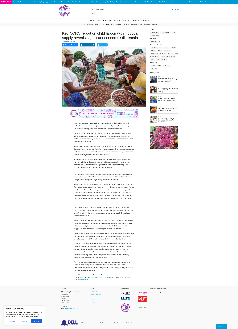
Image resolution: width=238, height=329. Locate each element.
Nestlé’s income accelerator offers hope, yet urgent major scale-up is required (167, 100)
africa (153, 65)
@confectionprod (83, 279)
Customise (12, 321)
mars (160, 50)
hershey (153, 50)
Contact (97, 9)
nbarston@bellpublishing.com (100, 277)
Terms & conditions (96, 294)
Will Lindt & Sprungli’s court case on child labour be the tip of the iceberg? (168, 89)
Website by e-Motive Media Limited (122, 323)
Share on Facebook (71, 45)
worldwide (154, 68)
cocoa (173, 32)
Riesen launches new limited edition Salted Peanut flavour (71, 2)
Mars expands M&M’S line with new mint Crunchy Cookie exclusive (154, 2)
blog (159, 76)
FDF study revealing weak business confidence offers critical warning (166, 120)
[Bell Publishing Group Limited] (70, 323)
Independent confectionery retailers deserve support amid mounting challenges (167, 79)
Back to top (222, 327)
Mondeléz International (158, 53)
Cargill (166, 47)
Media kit (102, 9)
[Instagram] (177, 9)
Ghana (159, 65)
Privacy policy (94, 291)
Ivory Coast (167, 65)
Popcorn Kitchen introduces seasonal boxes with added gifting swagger (28, 2)
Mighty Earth (168, 50)
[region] (24, 315)
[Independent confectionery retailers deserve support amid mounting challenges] (153, 82)
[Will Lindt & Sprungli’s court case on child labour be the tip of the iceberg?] (153, 92)
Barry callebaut (156, 47)
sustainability (155, 35)
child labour (165, 32)
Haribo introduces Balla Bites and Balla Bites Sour (193, 2)
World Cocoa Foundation (159, 59)
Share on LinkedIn (88, 45)
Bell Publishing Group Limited (90, 323)
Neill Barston (155, 41)
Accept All (36, 321)
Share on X (103, 45)
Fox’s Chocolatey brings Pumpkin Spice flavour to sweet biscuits (111, 2)
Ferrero (173, 47)
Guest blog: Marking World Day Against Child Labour (167, 109)
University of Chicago (168, 56)
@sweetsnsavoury (125, 277)
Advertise (93, 302)
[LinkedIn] (172, 9)
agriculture (155, 32)
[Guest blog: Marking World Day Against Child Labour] (153, 112)
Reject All (24, 321)
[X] (175, 9)
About (92, 9)
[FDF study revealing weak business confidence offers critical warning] (153, 122)
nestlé (170, 53)
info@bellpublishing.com (71, 308)
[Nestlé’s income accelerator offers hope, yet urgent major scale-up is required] (153, 102)
